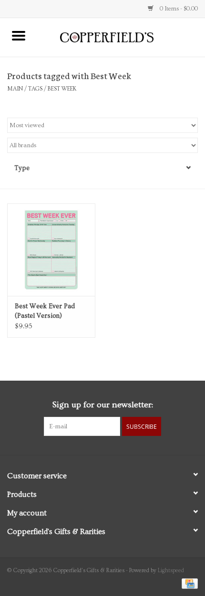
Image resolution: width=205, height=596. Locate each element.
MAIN (15, 89)
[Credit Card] (188, 582)
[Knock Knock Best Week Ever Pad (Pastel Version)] (51, 249)
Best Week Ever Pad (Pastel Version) (45, 311)
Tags (35, 89)
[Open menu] (18, 35)
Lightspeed (171, 570)
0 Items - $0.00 (178, 9)
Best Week (62, 89)
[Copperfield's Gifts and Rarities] (121, 36)
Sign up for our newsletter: (102, 405)
